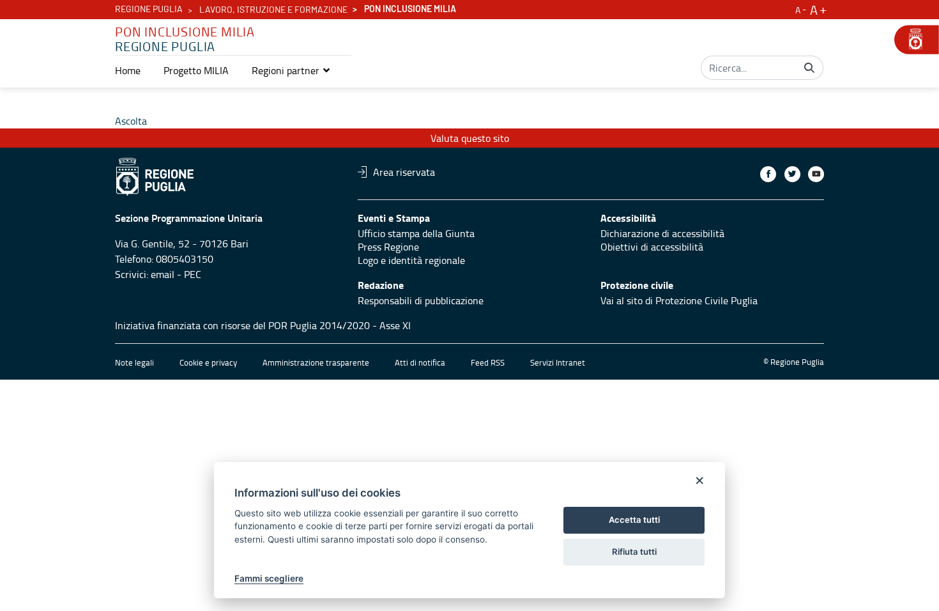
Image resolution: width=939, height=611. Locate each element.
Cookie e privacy (208, 362)
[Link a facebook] (768, 174)
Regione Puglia (149, 9)
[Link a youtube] (816, 174)
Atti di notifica (420, 362)
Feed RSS (488, 362)
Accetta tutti (634, 519)
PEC (192, 274)
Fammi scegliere (268, 578)
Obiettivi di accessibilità (651, 247)
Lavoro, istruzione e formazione (273, 10)
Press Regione (388, 247)
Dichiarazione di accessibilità (662, 233)
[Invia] (809, 68)
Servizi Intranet (557, 362)
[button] (291, 70)
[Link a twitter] (792, 174)
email (162, 274)
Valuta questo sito (470, 138)
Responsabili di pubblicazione (421, 300)
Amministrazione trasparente (316, 362)
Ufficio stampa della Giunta (416, 233)
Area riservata (404, 172)
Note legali (134, 362)
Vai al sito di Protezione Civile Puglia (679, 300)
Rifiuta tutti (634, 551)
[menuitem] (128, 70)
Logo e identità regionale (411, 260)
